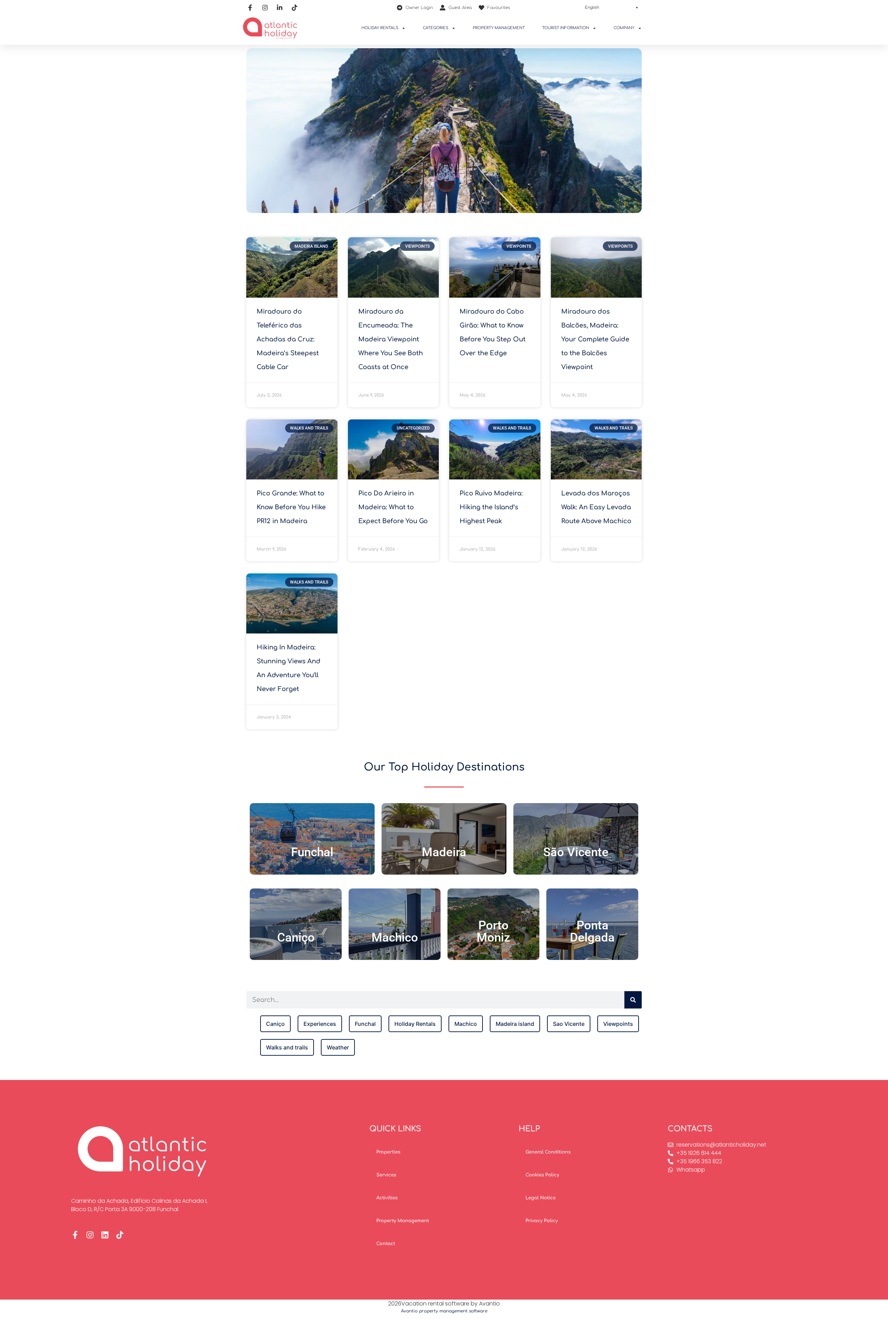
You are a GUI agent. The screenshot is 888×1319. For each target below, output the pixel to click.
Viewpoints (618, 1023)
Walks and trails (287, 1047)
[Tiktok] (120, 1235)
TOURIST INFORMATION (565, 28)
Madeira (444, 852)
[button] (611, 7)
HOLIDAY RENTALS (379, 28)
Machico (395, 937)
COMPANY (624, 28)
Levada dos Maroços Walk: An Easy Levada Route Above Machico (596, 507)
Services (386, 1175)
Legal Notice (541, 1197)
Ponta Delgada (592, 931)
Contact (385, 1243)
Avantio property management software (444, 1311)
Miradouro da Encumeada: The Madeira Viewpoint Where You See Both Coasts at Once (390, 339)
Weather (338, 1047)
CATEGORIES (435, 28)
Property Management (402, 1220)
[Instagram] (90, 1235)
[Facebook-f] (75, 1235)
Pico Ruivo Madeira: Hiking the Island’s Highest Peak (491, 507)
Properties (388, 1152)
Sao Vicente (568, 1023)
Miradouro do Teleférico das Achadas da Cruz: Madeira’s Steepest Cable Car (288, 339)
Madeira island (515, 1023)
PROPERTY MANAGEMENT (499, 28)
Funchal (312, 852)
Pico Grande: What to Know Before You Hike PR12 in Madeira (291, 507)
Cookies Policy (542, 1175)
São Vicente (575, 852)
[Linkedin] (105, 1235)
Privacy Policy (542, 1220)
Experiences (320, 1023)
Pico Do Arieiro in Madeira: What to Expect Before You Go (393, 507)
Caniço (296, 937)
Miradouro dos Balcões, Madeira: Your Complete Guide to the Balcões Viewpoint (595, 339)
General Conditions (548, 1152)
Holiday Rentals (415, 1023)
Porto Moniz (493, 931)
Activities (387, 1197)
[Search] (633, 1000)
